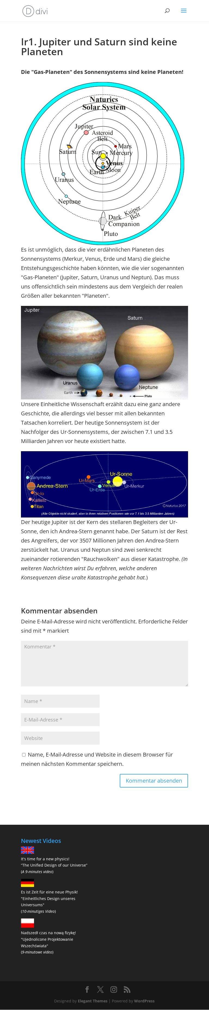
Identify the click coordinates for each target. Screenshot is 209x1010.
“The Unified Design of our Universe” (54, 865)
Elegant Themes (92, 1000)
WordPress (144, 1000)
